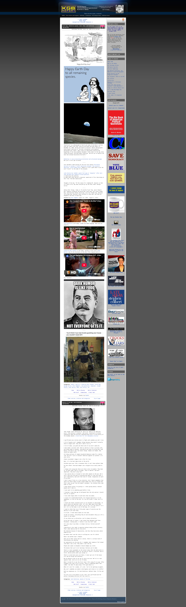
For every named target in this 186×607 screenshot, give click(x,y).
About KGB (110, 61)
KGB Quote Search (106, 15)
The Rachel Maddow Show (116, 272)
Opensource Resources (111, 598)
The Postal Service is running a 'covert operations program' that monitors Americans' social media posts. (82, 166)
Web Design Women (102, 598)
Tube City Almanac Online (116, 357)
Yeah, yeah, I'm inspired (114, 95)
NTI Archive (111, 78)
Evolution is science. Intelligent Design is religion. (116, 331)
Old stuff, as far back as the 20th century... (116, 375)
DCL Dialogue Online (96, 15)
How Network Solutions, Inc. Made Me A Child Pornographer (116, 71)
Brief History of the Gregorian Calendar (113, 74)
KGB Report (81, 7)
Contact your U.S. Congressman (116, 108)
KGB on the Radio (112, 63)
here (112, 37)
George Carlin (67, 386)
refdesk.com (116, 324)
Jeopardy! (93, 386)
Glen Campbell (74, 197)
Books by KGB (116, 135)
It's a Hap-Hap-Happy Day (114, 89)
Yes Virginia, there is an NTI (116, 76)
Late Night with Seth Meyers (116, 286)
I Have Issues (111, 93)
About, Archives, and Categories (72, 15)
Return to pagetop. (121, 601)
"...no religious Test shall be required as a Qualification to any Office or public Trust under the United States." (116, 244)
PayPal (87, 395)
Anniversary (111, 80)
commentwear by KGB (116, 149)
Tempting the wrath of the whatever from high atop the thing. (106, 7)
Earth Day (97, 384)
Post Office (83, 387)
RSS (123, 20)
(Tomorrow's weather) (116, 50)
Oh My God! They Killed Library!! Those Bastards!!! (115, 85)
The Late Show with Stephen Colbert (116, 305)
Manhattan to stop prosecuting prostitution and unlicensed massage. (83, 159)
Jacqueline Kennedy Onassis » (82, 22)
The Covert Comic (116, 224)
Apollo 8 (77, 384)
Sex (88, 387)
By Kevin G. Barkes (83, 9)
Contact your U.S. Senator (116, 105)
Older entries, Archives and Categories (79, 398)
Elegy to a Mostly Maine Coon (116, 87)
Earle (109, 97)
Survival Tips (111, 91)
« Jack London (82, 19)
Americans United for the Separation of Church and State (116, 250)
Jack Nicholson (68, 223)
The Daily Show (116, 313)
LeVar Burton (72, 387)
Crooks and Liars (116, 345)
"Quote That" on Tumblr (116, 361)
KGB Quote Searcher (113, 67)
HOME (63, 15)
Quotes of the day (85, 579)
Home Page (82, 20)
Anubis (72, 384)
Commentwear (88, 15)
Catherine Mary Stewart (70, 250)
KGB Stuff (82, 15)
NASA (78, 387)
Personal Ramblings (113, 68)
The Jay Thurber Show (116, 217)
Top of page (97, 398)
